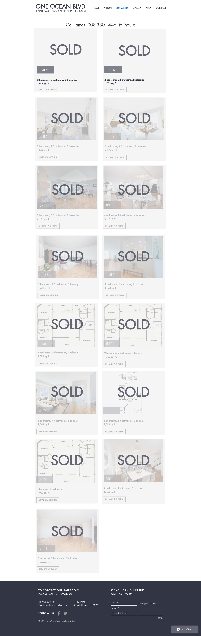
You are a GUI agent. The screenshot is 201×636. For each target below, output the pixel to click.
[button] (138, 302)
